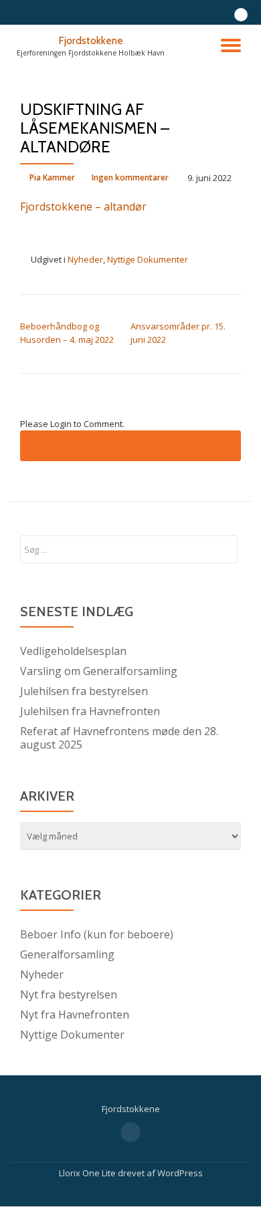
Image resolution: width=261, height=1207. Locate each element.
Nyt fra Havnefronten (74, 1014)
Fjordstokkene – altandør (83, 206)
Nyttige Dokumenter (147, 259)
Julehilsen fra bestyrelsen (84, 691)
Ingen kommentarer (130, 177)
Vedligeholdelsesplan (73, 651)
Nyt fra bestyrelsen (68, 994)
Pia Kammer (52, 177)
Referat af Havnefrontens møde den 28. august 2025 (119, 738)
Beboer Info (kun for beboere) (96, 934)
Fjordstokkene (90, 40)
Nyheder (85, 259)
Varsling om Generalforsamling (98, 671)
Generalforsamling (67, 954)
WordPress (180, 1173)
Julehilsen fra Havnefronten (90, 711)
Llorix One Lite (88, 1173)
